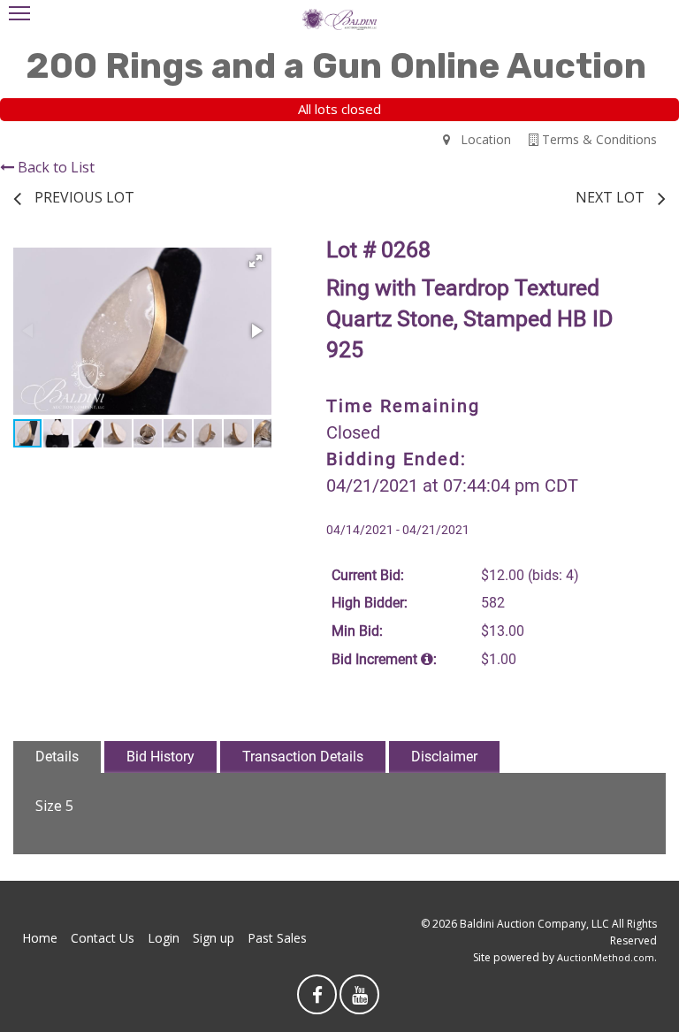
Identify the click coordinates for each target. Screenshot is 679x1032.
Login (163, 937)
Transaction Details (302, 756)
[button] (255, 261)
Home (39, 937)
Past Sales (277, 937)
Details (57, 756)
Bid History (160, 756)
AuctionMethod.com (605, 957)
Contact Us (102, 937)
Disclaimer (444, 756)
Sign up (213, 937)
